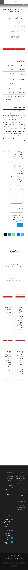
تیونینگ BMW (10, 480)
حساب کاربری (10, 494)
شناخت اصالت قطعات (8, 483)
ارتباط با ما (10, 476)
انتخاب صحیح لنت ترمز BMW (21, 488)
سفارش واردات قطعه (8, 492)
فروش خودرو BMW (8, 489)
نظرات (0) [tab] (6, 151)
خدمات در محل (9, 478)
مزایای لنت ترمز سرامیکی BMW (21, 500)
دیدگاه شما (20, 188)
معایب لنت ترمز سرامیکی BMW (21, 494)
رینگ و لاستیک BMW (15, 31)
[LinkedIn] (18, 234)
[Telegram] (9, 234)
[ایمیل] (5, 234)
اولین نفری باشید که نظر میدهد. (19, 13)
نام (21, 202)
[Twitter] (22, 234)
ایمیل (21, 208)
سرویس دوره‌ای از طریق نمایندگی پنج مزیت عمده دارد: (21, 507)
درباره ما (11, 485)
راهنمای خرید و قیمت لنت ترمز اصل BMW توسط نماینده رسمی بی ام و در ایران (20, 479)
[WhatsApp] (14, 234)
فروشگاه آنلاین (10, 487)
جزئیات (19, 334)
